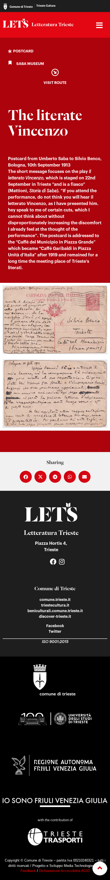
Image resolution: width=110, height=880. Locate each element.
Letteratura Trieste (53, 25)
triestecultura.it (55, 605)
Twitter (55, 631)
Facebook (55, 626)
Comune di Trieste (21, 7)
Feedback (28, 871)
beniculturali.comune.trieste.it (55, 611)
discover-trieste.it (55, 616)
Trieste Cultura (46, 6)
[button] (26, 477)
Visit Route (55, 82)
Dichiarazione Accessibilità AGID (64, 871)
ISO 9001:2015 (55, 642)
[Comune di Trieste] (5, 6)
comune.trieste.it (55, 599)
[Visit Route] (55, 72)
